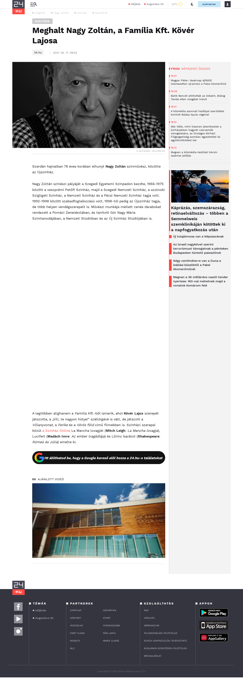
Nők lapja (109, 633)
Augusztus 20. (155, 4)
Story (106, 618)
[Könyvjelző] (16, 185)
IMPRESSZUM (151, 625)
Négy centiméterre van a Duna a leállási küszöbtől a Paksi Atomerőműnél (197, 265)
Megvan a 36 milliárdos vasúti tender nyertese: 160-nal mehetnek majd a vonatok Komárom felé (200, 281)
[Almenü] (33, 4)
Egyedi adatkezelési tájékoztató (165, 640)
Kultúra (42, 21)
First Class (77, 633)
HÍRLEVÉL (149, 618)
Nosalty (75, 640)
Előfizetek (209, 4)
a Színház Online (56, 431)
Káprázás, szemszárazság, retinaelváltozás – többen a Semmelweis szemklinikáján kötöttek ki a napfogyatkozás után (199, 218)
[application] (98, 520)
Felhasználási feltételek (160, 633)
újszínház (101, 12)
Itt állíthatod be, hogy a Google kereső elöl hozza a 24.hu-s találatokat (103, 458)
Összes (204, 68)
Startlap (75, 610)
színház (82, 12)
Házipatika (109, 610)
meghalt (40, 12)
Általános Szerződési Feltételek (165, 648)
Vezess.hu (76, 625)
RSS (146, 610)
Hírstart (75, 618)
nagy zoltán (61, 12)
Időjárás (135, 4)
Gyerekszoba (111, 625)
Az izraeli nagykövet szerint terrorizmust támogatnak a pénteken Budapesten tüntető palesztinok (200, 249)
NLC (72, 648)
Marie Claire (111, 640)
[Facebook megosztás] (16, 164)
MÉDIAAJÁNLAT (152, 656)
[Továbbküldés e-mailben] (16, 174)
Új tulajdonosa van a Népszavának (198, 236)
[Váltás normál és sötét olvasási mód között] (192, 4)
